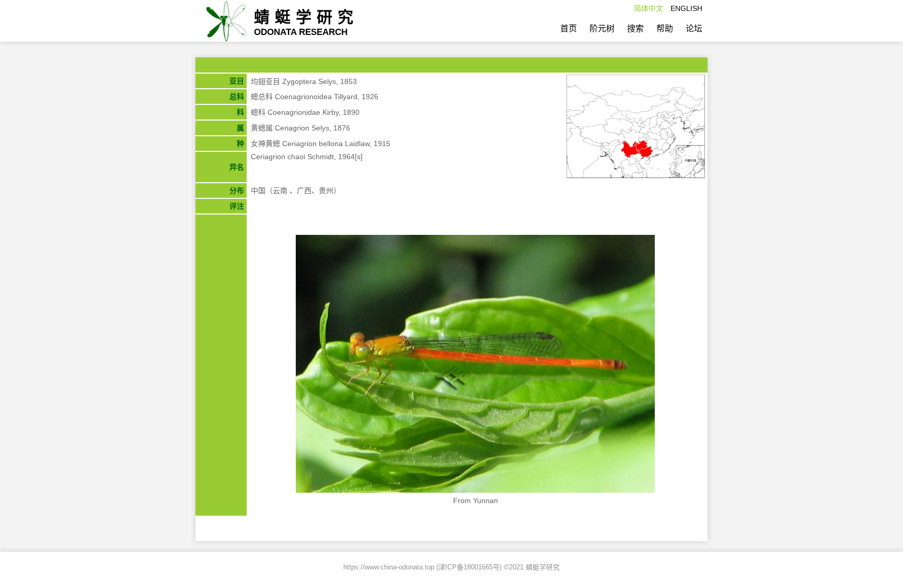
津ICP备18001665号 (469, 567)
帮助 (664, 28)
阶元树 (602, 28)
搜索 (635, 28)
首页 (568, 28)
